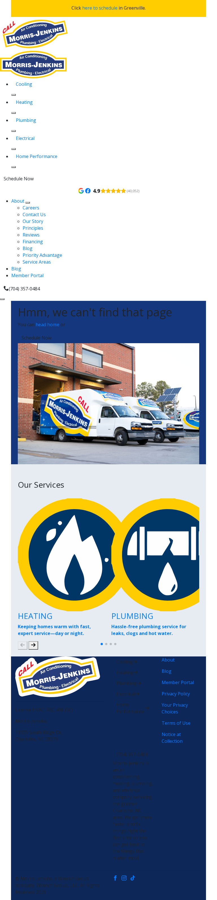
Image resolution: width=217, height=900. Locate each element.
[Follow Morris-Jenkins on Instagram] (125, 878)
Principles (33, 228)
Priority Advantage (42, 255)
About (18, 201)
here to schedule (100, 8)
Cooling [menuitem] (24, 84)
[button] (102, 644)
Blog (27, 248)
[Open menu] (2, 299)
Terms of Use (176, 723)
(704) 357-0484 (24, 289)
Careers (31, 208)
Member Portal (27, 275)
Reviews (31, 235)
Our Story (33, 221)
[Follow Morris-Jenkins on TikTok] (134, 878)
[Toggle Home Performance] (13, 167)
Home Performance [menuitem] (36, 156)
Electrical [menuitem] (25, 138)
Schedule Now (19, 179)
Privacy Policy (176, 694)
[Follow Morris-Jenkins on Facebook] (117, 878)
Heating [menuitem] (24, 102)
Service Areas (37, 262)
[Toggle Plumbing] (13, 131)
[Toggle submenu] (27, 202)
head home (47, 324)
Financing (33, 241)
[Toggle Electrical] (13, 149)
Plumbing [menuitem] (26, 120)
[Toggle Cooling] (13, 95)
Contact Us (34, 214)
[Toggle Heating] (13, 113)
